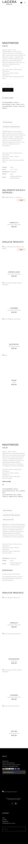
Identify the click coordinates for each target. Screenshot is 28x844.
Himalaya (14, 623)
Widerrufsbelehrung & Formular (11, 764)
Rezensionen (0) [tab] (8, 519)
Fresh (18, 104)
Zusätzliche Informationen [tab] (11, 126)
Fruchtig (22, 106)
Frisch (13, 346)
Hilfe (3, 818)
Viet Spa (14, 731)
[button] (7, 98)
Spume (14, 380)
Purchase (8, 89)
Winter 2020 (17, 224)
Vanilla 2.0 (14, 222)
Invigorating (14, 659)
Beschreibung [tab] (7, 122)
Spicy (23, 104)
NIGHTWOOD (14, 344)
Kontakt (4, 819)
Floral (13, 104)
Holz (14, 494)
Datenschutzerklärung (8, 763)
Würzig (4, 108)
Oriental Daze (14, 272)
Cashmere (14, 308)
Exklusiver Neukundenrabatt (10, 766)
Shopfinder (5, 821)
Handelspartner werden (8, 823)
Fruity (12, 274)
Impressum (5, 761)
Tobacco (5, 496)
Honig (19, 494)
